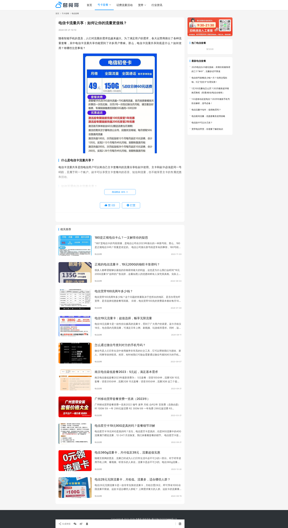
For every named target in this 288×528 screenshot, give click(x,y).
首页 (89, 5)
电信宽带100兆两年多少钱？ (114, 291)
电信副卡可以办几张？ (202, 122)
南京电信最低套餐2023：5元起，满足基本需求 (126, 372)
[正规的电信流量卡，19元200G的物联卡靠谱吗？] (75, 272)
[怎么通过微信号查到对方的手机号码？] (75, 353)
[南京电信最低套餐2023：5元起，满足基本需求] (75, 380)
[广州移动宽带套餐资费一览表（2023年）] (75, 407)
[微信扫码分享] (75, 524)
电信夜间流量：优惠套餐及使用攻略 (208, 116)
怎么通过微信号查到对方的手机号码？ (120, 345)
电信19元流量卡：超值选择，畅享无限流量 (123, 318)
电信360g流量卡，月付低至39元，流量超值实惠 (127, 452)
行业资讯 (157, 5)
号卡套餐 (103, 4)
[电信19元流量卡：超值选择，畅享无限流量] (75, 326)
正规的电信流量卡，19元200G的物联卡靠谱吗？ (127, 264)
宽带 (140, 5)
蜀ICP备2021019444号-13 (164, 519)
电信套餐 (98, 254)
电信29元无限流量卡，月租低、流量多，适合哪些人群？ (132, 479)
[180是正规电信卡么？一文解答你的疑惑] (75, 245)
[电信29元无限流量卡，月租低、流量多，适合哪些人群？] (75, 487)
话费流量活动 (124, 5)
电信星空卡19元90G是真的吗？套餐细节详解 (125, 425)
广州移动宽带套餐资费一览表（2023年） (122, 399)
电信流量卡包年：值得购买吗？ (206, 109)
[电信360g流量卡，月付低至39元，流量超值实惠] (75, 460)
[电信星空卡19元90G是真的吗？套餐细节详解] (75, 433)
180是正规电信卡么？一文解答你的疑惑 (121, 237)
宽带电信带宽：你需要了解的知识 (207, 129)
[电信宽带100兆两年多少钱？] (75, 299)
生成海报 (66, 523)
